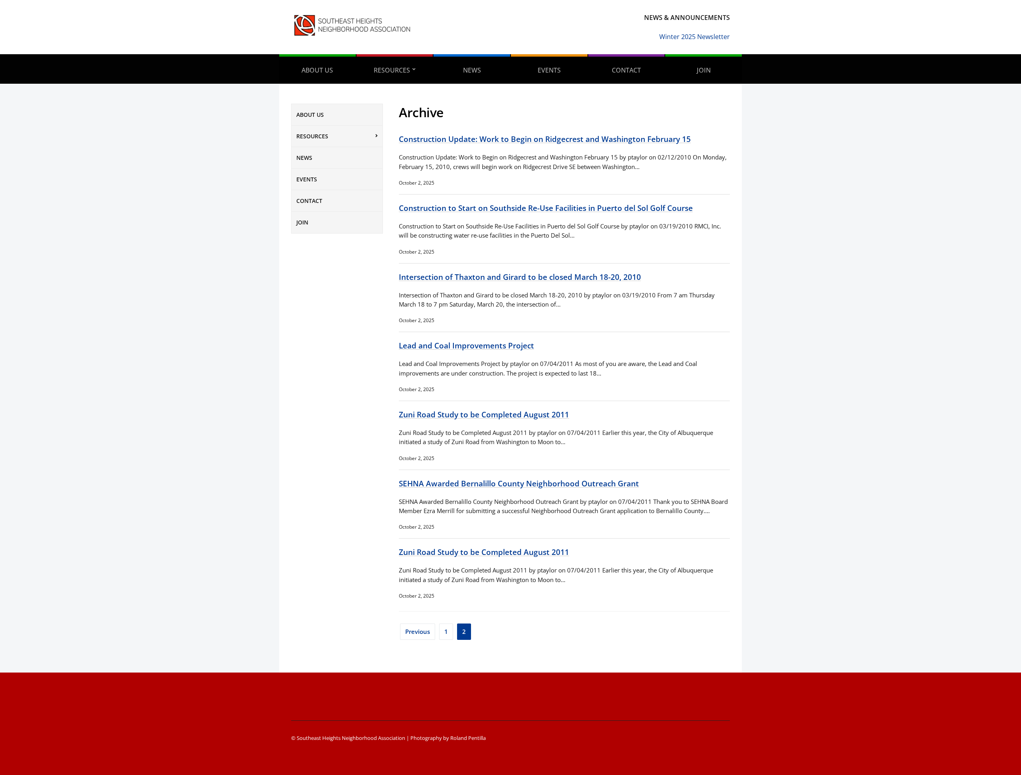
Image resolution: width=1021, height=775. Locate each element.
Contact (626, 70)
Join (704, 70)
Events (549, 70)
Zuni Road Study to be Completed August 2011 (484, 414)
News (472, 70)
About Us (317, 70)
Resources (392, 70)
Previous (417, 631)
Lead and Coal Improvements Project (466, 345)
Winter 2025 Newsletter (694, 36)
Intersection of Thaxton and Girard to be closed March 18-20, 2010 (520, 277)
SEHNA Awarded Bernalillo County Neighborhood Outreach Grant (519, 483)
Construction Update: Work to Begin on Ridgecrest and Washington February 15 (545, 139)
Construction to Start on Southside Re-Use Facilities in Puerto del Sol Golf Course (546, 208)
